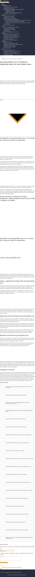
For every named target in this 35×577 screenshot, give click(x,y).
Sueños (3, 15)
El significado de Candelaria (10, 10)
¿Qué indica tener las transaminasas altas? (11, 43)
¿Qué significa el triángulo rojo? (9, 38)
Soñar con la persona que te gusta (9, 25)
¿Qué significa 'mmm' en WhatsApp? (10, 29)
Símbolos (3, 33)
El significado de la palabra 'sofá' (9, 8)
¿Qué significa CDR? (7, 30)
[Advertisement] (17, 73)
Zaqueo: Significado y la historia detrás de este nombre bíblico (14, 9)
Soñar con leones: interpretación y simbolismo (11, 19)
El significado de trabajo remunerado (10, 46)
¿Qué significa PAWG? (7, 5)
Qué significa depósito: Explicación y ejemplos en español (13, 44)
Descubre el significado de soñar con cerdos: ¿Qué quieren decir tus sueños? (18, 22)
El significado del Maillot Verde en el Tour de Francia (12, 51)
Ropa (3, 49)
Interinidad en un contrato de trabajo (9, 45)
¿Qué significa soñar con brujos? (9, 17)
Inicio (3, 3)
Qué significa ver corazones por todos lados (11, 37)
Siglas (3, 26)
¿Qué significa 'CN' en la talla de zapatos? (10, 52)
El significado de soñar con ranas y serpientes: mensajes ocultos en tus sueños (18, 20)
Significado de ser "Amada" (9, 11)
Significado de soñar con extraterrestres (10, 18)
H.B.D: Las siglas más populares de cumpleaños (11, 27)
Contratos (3, 41)
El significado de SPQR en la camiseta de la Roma (12, 53)
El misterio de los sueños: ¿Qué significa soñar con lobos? (14, 21)
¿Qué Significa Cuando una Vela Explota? (10, 35)
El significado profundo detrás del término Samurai (13, 12)
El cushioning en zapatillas (8, 54)
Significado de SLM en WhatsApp (9, 28)
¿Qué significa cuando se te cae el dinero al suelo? (12, 36)
